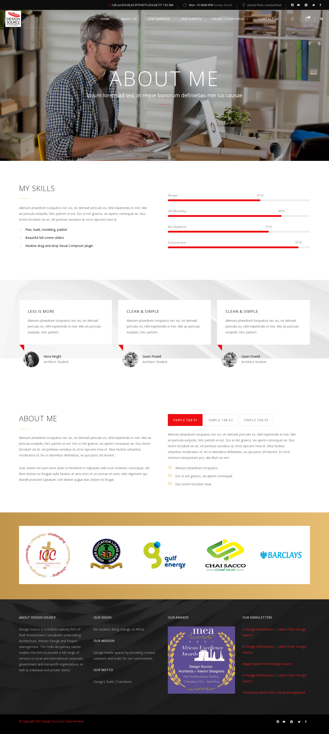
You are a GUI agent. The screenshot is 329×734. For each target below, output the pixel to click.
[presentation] (185, 420)
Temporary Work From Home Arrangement (274, 692)
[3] (180, 689)
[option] (92, 333)
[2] (175, 689)
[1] (171, 689)
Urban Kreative (74, 721)
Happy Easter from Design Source (267, 664)
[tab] (185, 420)
